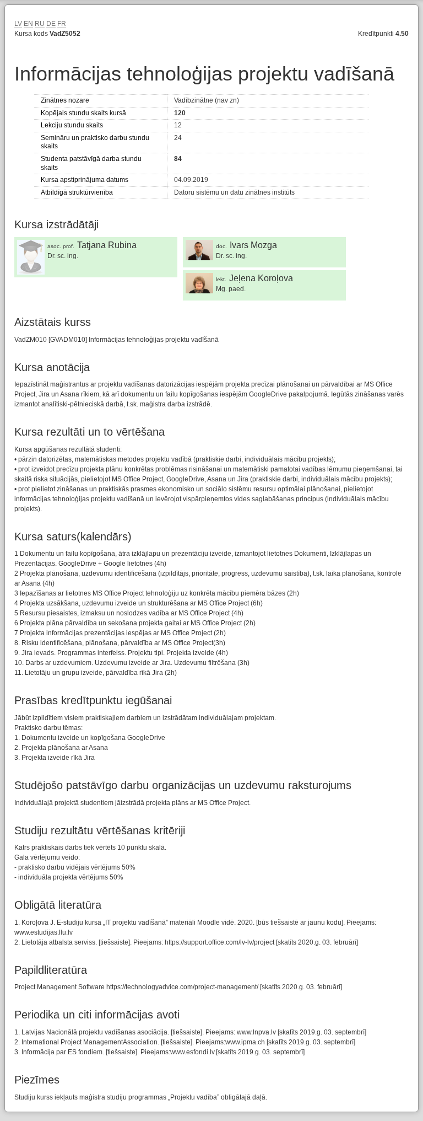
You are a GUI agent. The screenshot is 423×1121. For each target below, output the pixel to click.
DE (51, 24)
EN (28, 24)
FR (61, 24)
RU (40, 24)
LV (18, 24)
